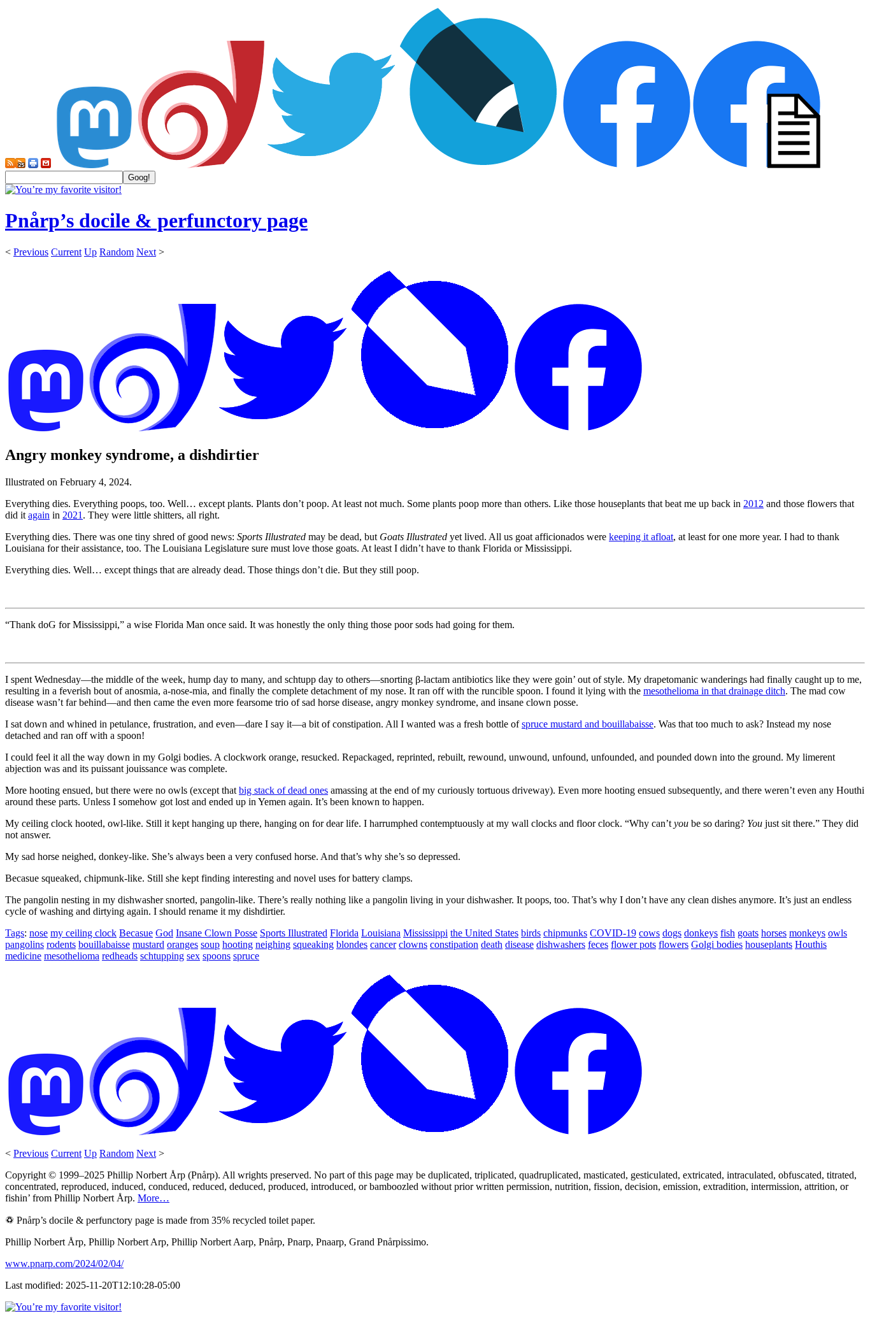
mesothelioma (71, 955)
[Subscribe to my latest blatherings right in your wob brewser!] (20, 164)
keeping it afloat (641, 536)
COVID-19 (613, 933)
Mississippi (425, 933)
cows (649, 933)
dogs (671, 933)
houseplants (768, 944)
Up (90, 252)
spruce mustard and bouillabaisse (587, 724)
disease (519, 944)
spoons (217, 955)
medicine (23, 955)
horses (774, 933)
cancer (383, 944)
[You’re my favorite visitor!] (63, 189)
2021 (72, 515)
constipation (454, 944)
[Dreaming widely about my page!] (201, 164)
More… (153, 1198)
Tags (14, 933)
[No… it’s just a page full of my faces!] (756, 164)
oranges (182, 944)
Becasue (136, 933)
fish (727, 933)
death (492, 944)
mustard (148, 944)
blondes (351, 944)
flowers (673, 944)
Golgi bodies (717, 944)
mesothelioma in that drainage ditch (714, 690)
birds (531, 933)
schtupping (162, 955)
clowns (413, 944)
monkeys (807, 933)
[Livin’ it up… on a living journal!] (478, 164)
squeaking (313, 944)
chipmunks (565, 933)
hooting (237, 944)
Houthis (811, 944)
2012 (753, 503)
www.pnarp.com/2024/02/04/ (64, 1263)
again (39, 515)
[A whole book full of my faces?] (626, 164)
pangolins (24, 944)
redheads (120, 955)
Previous (30, 252)
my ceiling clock (83, 933)
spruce (246, 955)
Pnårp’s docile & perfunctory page (156, 220)
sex (193, 955)
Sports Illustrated (293, 933)
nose (38, 933)
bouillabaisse (104, 944)
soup (210, 944)
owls (837, 933)
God (164, 933)
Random (116, 252)
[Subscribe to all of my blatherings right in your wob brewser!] (10, 164)
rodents (61, 944)
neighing (272, 944)
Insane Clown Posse (216, 933)
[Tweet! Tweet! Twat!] (331, 164)
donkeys (701, 933)
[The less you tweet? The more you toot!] (94, 164)
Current (66, 252)
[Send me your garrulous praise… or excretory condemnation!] (46, 164)
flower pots (633, 944)
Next (146, 252)
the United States (484, 933)
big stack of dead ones (283, 790)
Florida (344, 933)
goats (748, 933)
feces (598, 944)
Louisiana (381, 933)
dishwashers (560, 944)
